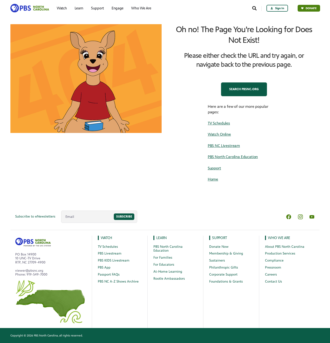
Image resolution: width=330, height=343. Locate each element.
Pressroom (273, 267)
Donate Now (219, 247)
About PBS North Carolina (284, 247)
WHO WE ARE (279, 237)
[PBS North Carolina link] (31, 8)
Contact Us (273, 281)
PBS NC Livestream (224, 145)
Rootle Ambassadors (169, 279)
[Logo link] (33, 241)
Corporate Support (223, 274)
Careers (271, 274)
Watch (62, 8)
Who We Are (141, 8)
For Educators (163, 265)
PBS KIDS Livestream (113, 260)
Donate (311, 8)
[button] (244, 89)
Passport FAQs (109, 274)
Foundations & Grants (226, 281)
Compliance (274, 260)
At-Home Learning (167, 272)
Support (97, 8)
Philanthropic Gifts (223, 267)
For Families (162, 257)
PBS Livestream (110, 253)
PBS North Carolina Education (233, 156)
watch (106, 237)
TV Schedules (219, 123)
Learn (79, 8)
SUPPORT (219, 237)
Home (213, 179)
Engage (117, 8)
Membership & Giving (226, 253)
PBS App (104, 267)
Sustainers (217, 260)
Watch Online (219, 134)
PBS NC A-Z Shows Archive (118, 281)
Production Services (280, 253)
